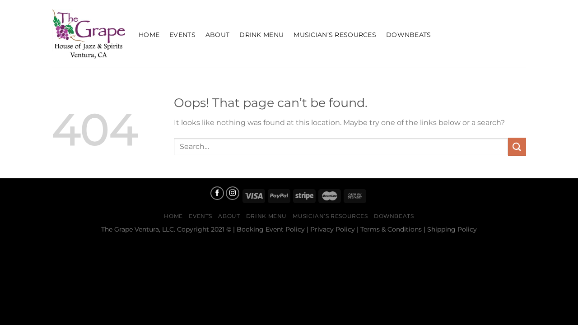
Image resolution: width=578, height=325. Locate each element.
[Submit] (517, 146)
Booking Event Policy (271, 229)
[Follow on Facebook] (217, 193)
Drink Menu (261, 35)
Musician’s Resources (335, 35)
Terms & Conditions (391, 229)
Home (149, 35)
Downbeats (408, 35)
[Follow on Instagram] (232, 193)
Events (182, 35)
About (217, 35)
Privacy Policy (332, 229)
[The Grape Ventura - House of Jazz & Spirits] (88, 34)
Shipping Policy (452, 229)
